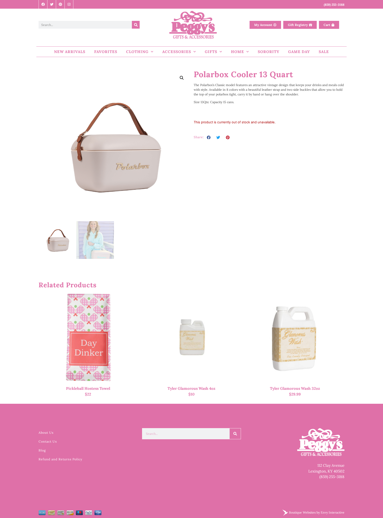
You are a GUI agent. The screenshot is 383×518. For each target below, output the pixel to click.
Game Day (299, 51)
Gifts (211, 51)
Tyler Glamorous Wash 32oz (295, 388)
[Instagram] (69, 4)
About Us (46, 433)
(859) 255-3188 (331, 476)
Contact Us (48, 441)
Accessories (176, 51)
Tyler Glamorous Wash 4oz (191, 388)
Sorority (268, 51)
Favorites (105, 51)
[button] (182, 78)
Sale (324, 51)
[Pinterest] (60, 4)
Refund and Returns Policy (60, 459)
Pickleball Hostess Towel (88, 388)
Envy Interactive (332, 512)
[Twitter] (51, 4)
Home (237, 51)
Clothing (137, 51)
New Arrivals (69, 51)
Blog (42, 450)
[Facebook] (43, 4)
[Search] (136, 25)
